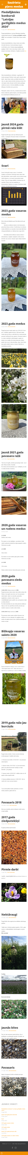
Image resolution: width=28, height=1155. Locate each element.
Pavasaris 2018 (11, 802)
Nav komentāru (11, 29)
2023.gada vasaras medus (7, 1123)
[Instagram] (15, 1147)
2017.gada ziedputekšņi (10, 819)
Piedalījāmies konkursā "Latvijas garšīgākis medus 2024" (13, 1109)
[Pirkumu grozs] (1, 1153)
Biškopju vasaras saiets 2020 (13, 633)
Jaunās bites (9, 1027)
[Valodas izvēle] (26, 4)
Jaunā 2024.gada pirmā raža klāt (9, 1114)
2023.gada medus (5, 1127)
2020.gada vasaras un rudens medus (10, 1135)
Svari (2, 1119)
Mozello (9, 1143)
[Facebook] (12, 1147)
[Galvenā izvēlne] (2, 4)
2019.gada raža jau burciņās (13, 724)
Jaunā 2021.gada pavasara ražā (8, 1131)
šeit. (25, 51)
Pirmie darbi (9, 869)
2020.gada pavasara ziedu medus (11, 579)
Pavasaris (8, 1067)
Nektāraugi (9, 914)
